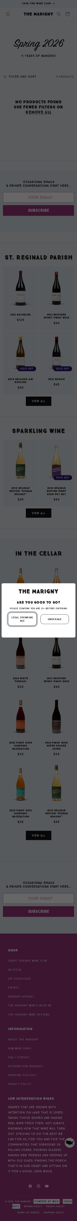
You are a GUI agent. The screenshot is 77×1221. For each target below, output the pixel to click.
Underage (55, 619)
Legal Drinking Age (22, 619)
